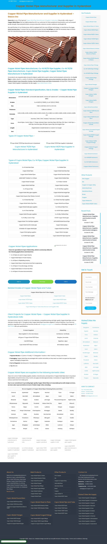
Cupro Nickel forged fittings (38, 488)
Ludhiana (86, 363)
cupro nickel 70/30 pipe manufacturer (41, 449)
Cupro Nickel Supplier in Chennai (87, 516)
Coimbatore (95, 327)
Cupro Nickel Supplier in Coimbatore (88, 500)
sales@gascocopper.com (26, 1)
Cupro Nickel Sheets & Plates (91, 48)
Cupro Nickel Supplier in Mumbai (87, 505)
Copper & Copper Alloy (89, 185)
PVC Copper (85, 178)
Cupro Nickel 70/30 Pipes (25, 299)
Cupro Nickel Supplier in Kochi (86, 513)
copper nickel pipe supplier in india (56, 441)
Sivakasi (86, 374)
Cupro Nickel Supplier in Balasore (87, 521)
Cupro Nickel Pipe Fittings (91, 65)
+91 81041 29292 (89, 484)
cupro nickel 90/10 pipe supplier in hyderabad (13, 456)
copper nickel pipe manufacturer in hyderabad (13, 440)
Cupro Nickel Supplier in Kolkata (87, 511)
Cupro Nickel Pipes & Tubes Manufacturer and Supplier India (42, 307)
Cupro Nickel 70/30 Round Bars (91, 111)
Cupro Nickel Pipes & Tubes (91, 26)
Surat (86, 349)
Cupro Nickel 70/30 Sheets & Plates (91, 53)
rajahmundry (95, 371)
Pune (86, 335)
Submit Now (90, 308)
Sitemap (85, 538)
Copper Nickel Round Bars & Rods (91, 123)
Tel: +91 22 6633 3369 (86, 389)
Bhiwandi (95, 353)
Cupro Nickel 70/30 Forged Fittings (91, 141)
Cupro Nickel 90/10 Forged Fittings (91, 135)
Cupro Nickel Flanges (91, 84)
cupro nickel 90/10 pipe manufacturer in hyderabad (71, 448)
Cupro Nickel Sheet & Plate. (44, 83)
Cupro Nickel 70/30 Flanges (91, 95)
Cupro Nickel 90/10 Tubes (60, 303)
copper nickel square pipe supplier (70, 441)
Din (83, 182)
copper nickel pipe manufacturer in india (27, 440)
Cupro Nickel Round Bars (91, 107)
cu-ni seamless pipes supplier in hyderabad (13, 449)
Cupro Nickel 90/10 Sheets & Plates (91, 59)
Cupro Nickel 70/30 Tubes (25, 303)
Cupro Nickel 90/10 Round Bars (91, 117)
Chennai (95, 338)
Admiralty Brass (87, 188)
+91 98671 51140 (12, 1)
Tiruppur (86, 378)
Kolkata (96, 335)
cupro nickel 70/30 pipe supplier (56, 449)
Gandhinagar (86, 353)
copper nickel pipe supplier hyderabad (41, 441)
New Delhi (95, 363)
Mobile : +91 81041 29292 (87, 391)
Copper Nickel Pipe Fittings (91, 78)
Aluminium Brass (87, 191)
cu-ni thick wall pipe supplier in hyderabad (28, 449)
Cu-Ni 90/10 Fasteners (91, 157)
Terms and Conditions (76, 538)
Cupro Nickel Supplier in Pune (86, 508)
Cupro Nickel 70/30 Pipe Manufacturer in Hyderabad (25, 148)
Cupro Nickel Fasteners (91, 154)
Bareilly (96, 356)
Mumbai (95, 331)
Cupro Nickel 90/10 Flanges (91, 101)
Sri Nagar (95, 374)
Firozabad (86, 360)
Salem (95, 349)
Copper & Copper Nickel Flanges (91, 89)
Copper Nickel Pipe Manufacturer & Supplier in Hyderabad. (42, 20)
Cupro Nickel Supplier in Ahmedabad (88, 518)
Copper (84, 197)
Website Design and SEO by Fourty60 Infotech (47, 538)
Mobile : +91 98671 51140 (87, 393)
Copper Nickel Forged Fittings (91, 147)
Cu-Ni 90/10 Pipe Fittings (91, 73)
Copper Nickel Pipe (91, 17)
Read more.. (11, 491)
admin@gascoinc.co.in (92, 396)
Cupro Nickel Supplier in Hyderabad (88, 523)
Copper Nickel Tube (91, 21)
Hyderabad (86, 345)
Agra (86, 367)
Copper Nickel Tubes (59, 296)
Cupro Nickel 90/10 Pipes (59, 299)
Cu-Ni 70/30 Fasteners (91, 162)
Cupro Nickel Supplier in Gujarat (87, 503)
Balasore (95, 342)
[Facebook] (94, 1)
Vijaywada (95, 378)
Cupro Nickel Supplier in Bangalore (87, 498)
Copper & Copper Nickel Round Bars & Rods (16, 507)
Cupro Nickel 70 (87, 200)
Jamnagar (96, 367)
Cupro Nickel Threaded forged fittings (91, 130)
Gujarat (86, 331)
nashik (86, 371)
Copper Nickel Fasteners (91, 166)
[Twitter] (97, 1)
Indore (95, 360)
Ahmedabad (86, 342)
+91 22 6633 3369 (91, 486)
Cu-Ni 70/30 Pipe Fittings (91, 69)
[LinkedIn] (99, 1)
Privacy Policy (65, 538)
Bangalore (86, 327)
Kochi (86, 338)
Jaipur (95, 345)
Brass (84, 194)
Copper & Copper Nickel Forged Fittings (41, 523)
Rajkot (86, 356)
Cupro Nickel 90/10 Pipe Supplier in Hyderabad (59, 148)
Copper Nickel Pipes (25, 296)
